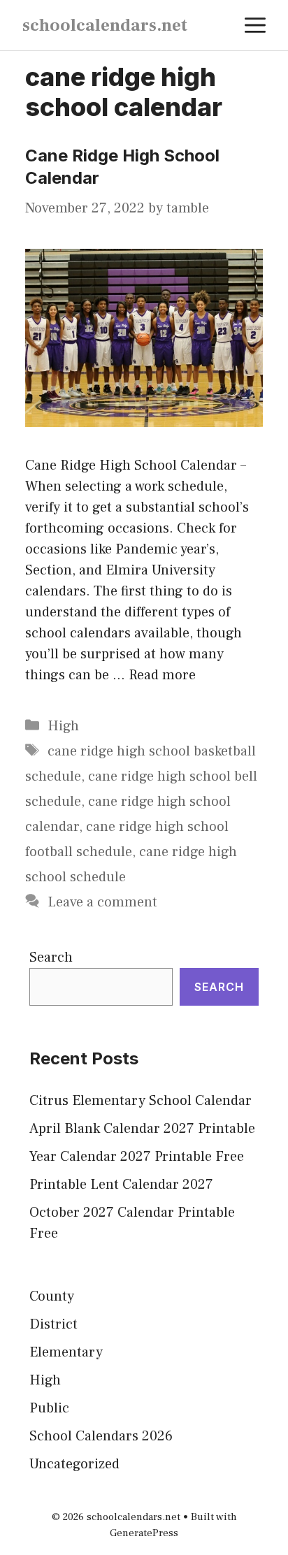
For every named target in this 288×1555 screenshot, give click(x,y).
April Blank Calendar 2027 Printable (142, 1129)
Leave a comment (102, 902)
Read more (162, 675)
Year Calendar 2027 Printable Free (136, 1157)
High (63, 726)
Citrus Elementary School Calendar (140, 1101)
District (53, 1324)
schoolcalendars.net (104, 25)
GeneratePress (144, 1533)
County (51, 1296)
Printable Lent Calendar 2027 (121, 1185)
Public (49, 1408)
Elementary (66, 1352)
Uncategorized (74, 1464)
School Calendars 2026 (101, 1436)
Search (51, 957)
